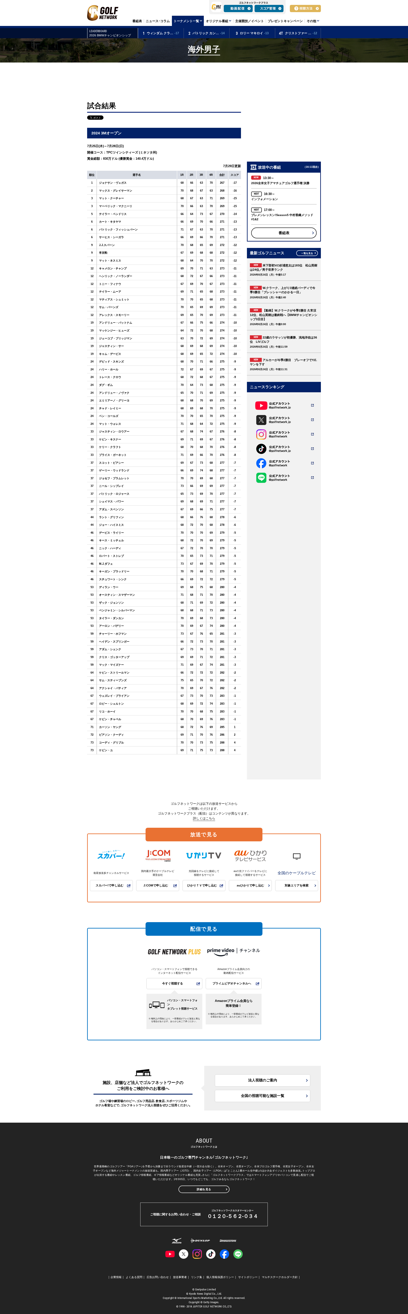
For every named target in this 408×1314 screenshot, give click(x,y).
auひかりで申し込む (250, 885)
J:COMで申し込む (155, 885)
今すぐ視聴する (172, 983)
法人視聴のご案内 (262, 1080)
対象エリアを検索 (297, 885)
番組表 (284, 233)
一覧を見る (307, 253)
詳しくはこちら (204, 818)
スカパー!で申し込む (109, 885)
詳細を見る (204, 1189)
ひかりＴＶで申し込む (202, 885)
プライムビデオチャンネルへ (231, 983)
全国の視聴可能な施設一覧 (262, 1096)
